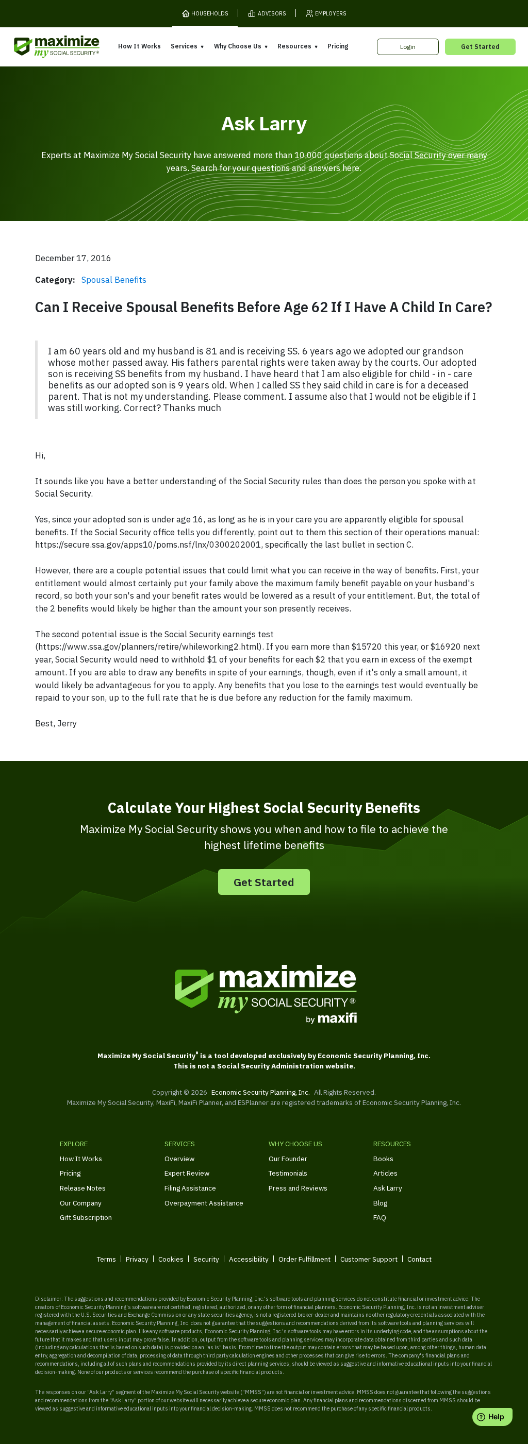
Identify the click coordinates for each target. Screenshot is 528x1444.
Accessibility (249, 1259)
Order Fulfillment (304, 1259)
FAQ (379, 1217)
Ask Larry (387, 1188)
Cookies (171, 1259)
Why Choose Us (237, 46)
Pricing (337, 46)
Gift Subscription (86, 1217)
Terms (106, 1259)
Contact (419, 1259)
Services (184, 46)
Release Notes (83, 1188)
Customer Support (369, 1259)
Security (206, 1259)
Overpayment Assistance (203, 1203)
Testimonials (288, 1173)
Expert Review (186, 1173)
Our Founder (288, 1158)
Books (383, 1158)
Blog (380, 1203)
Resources (294, 46)
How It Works (139, 46)
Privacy (137, 1259)
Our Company (81, 1203)
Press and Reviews (298, 1188)
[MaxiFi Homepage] (40, 47)
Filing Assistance (190, 1188)
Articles (385, 1173)
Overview (179, 1158)
